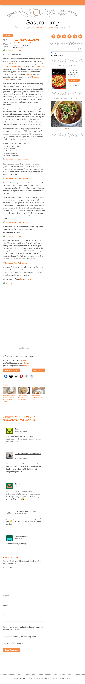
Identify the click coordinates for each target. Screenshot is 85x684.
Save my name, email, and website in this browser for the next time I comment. (23, 628)
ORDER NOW (74, 80)
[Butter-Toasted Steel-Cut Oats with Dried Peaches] (24, 390)
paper (27, 64)
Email (6, 605)
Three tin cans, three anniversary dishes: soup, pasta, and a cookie (9, 398)
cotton (14, 69)
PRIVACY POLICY (65, 678)
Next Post (39, 370)
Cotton (26, 363)
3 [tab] (68, 128)
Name (6, 595)
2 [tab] (66, 128)
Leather (26, 365)
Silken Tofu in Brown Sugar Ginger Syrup (38, 397)
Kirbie (27, 109)
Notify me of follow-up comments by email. (19, 636)
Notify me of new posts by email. (15, 643)
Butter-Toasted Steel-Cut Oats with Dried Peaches (23, 397)
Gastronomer (20, 536)
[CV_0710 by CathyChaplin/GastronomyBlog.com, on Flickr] (24, 313)
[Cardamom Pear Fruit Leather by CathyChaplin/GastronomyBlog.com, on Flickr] (15, 50)
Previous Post (11, 370)
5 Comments (19, 48)
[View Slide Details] (66, 114)
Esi (16, 484)
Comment (7, 568)
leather (29, 74)
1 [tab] (65, 128)
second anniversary (13, 66)
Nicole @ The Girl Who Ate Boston (28, 453)
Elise (20, 109)
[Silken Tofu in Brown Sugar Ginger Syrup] (38, 390)
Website (6, 615)
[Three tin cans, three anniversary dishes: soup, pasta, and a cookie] (9, 390)
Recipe (8, 36)
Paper (25, 360)
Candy (24, 45)
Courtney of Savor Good (24, 511)
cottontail (40, 66)
